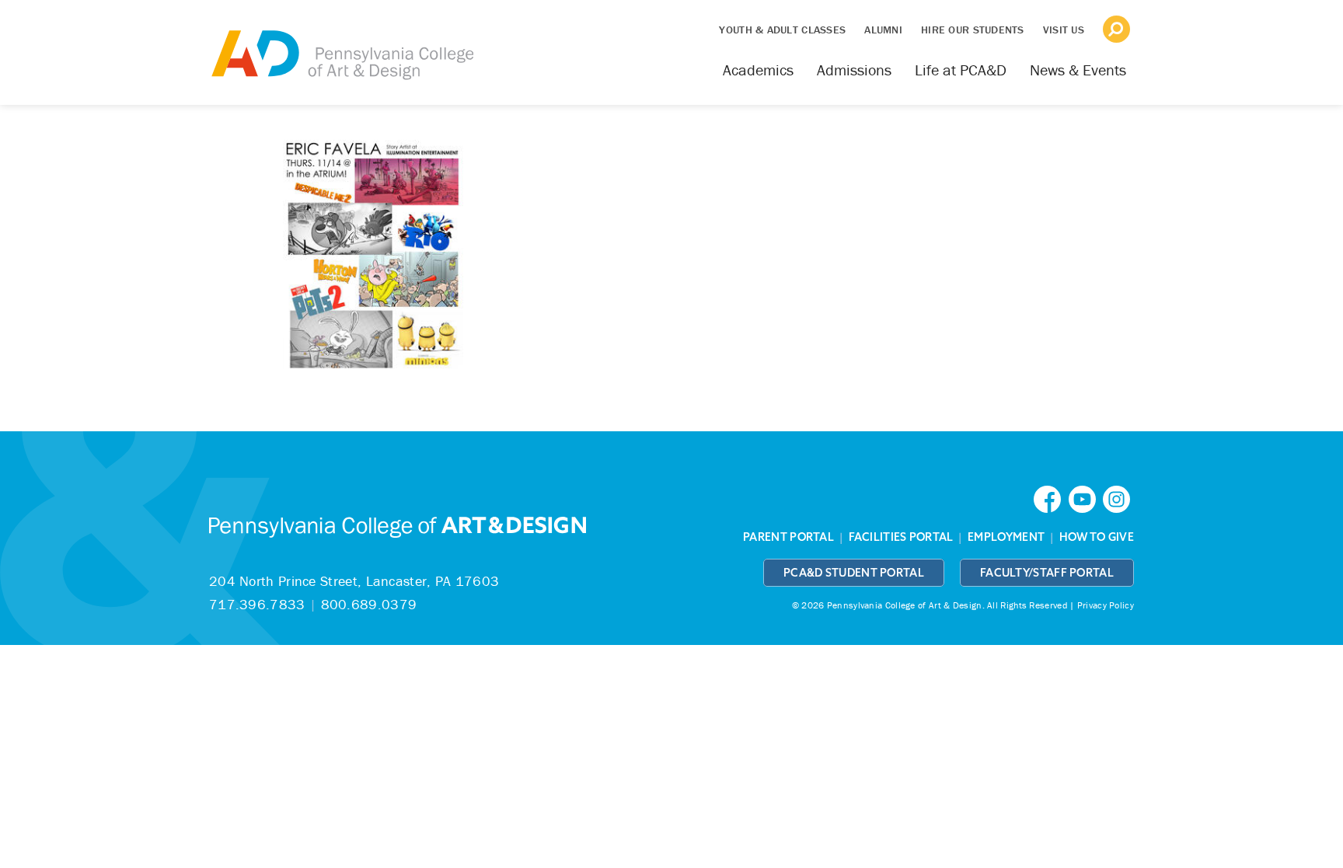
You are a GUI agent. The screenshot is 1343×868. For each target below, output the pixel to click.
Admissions (854, 69)
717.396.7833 (257, 604)
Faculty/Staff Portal (1047, 573)
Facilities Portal (901, 537)
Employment (1006, 537)
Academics (758, 69)
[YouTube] (1086, 497)
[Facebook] (1051, 497)
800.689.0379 (369, 604)
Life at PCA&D (960, 69)
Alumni (883, 29)
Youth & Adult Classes (782, 29)
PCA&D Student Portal (853, 573)
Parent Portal (788, 537)
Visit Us (1063, 29)
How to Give (1096, 537)
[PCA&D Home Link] (341, 44)
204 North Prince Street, (354, 581)
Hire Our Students (972, 29)
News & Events (1078, 69)
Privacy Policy (1105, 605)
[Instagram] (1118, 497)
